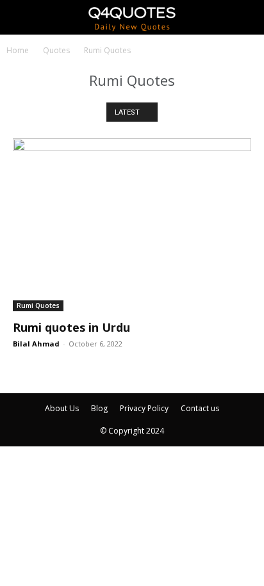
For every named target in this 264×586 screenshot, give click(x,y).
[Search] (246, 17)
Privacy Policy (144, 408)
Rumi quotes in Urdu (71, 327)
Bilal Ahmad (36, 343)
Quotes (56, 50)
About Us (62, 408)
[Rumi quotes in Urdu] (132, 224)
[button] (21, 17)
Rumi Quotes (38, 305)
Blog (99, 408)
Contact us (200, 408)
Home (17, 50)
